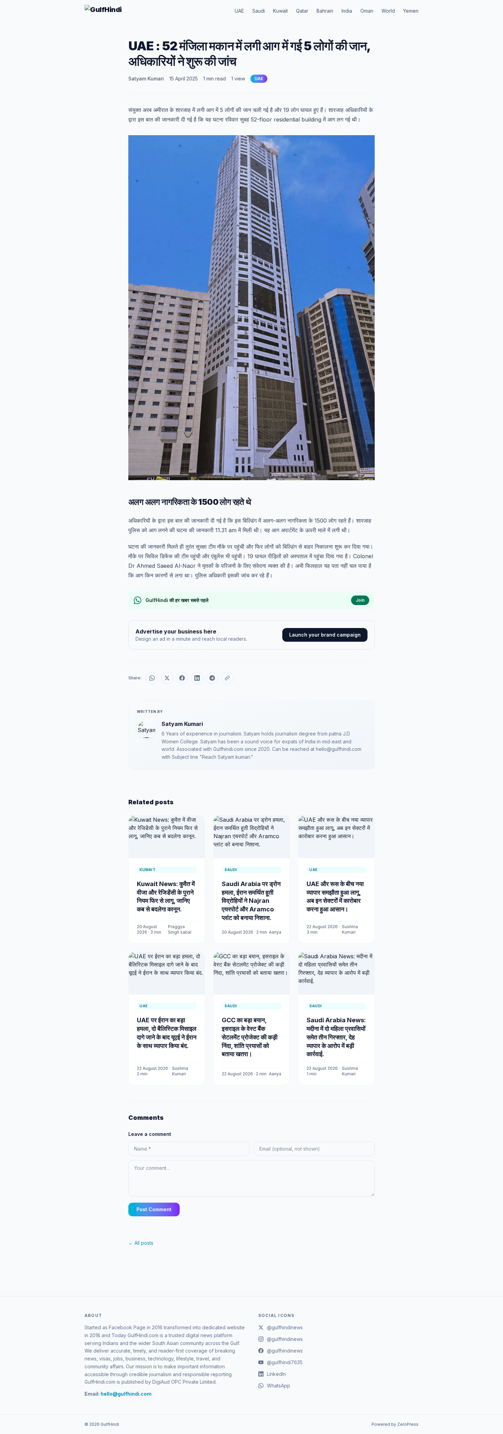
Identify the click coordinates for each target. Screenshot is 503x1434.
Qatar (302, 11)
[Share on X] (167, 678)
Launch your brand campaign (325, 635)
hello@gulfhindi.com (126, 1394)
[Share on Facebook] (182, 678)
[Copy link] (227, 678)
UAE (239, 11)
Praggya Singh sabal (179, 929)
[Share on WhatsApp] (152, 678)
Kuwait (280, 11)
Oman (366, 11)
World (388, 11)
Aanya (275, 932)
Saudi (258, 11)
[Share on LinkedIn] (197, 678)
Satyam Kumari (146, 78)
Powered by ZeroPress (395, 1424)
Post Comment (154, 1209)
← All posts (140, 1243)
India (346, 11)
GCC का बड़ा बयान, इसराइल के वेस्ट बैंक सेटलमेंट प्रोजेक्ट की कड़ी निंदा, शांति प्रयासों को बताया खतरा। (250, 1037)
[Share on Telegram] (212, 678)
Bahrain (325, 11)
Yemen (410, 11)
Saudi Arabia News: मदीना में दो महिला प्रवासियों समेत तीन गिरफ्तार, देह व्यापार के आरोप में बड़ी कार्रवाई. (336, 1037)
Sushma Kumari (350, 929)
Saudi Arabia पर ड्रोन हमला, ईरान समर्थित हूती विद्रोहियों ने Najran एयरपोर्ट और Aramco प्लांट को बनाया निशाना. (251, 900)
